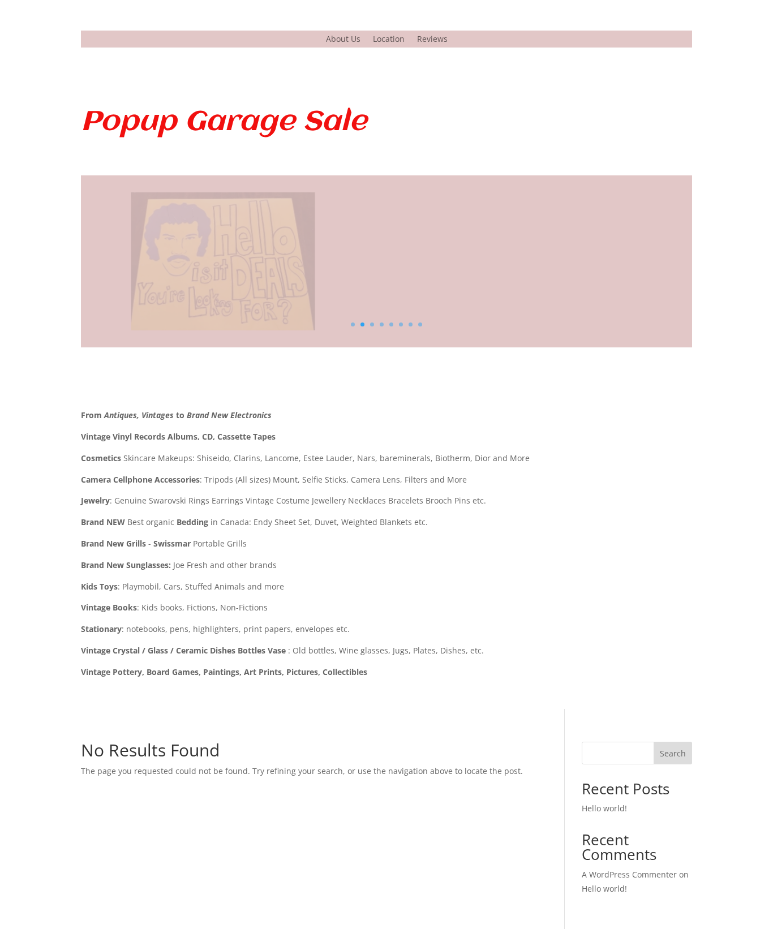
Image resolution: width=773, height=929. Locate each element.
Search (673, 753)
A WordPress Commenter (629, 874)
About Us (343, 39)
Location (389, 39)
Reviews (432, 39)
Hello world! (604, 808)
